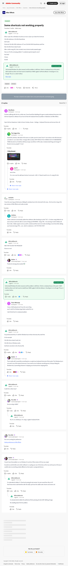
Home (4, 7)
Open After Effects (59, 12)
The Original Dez (15, 133)
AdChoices (61, 564)
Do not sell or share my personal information (46, 564)
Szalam (13, 259)
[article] (33, 119)
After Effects (19, 7)
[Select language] (44, 3)
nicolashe (10, 197)
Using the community (8, 564)
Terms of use (17, 564)
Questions (25, 7)
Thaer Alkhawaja (15, 302)
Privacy (23, 564)
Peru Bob (13, 400)
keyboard (7, 83)
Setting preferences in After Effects (12, 442)
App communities (11, 7)
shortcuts (14, 83)
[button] (3, 4)
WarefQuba (11, 110)
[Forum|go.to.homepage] (13, 3)
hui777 (16, 168)
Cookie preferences (30, 564)
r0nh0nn (13, 215)
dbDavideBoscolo (12, 31)
